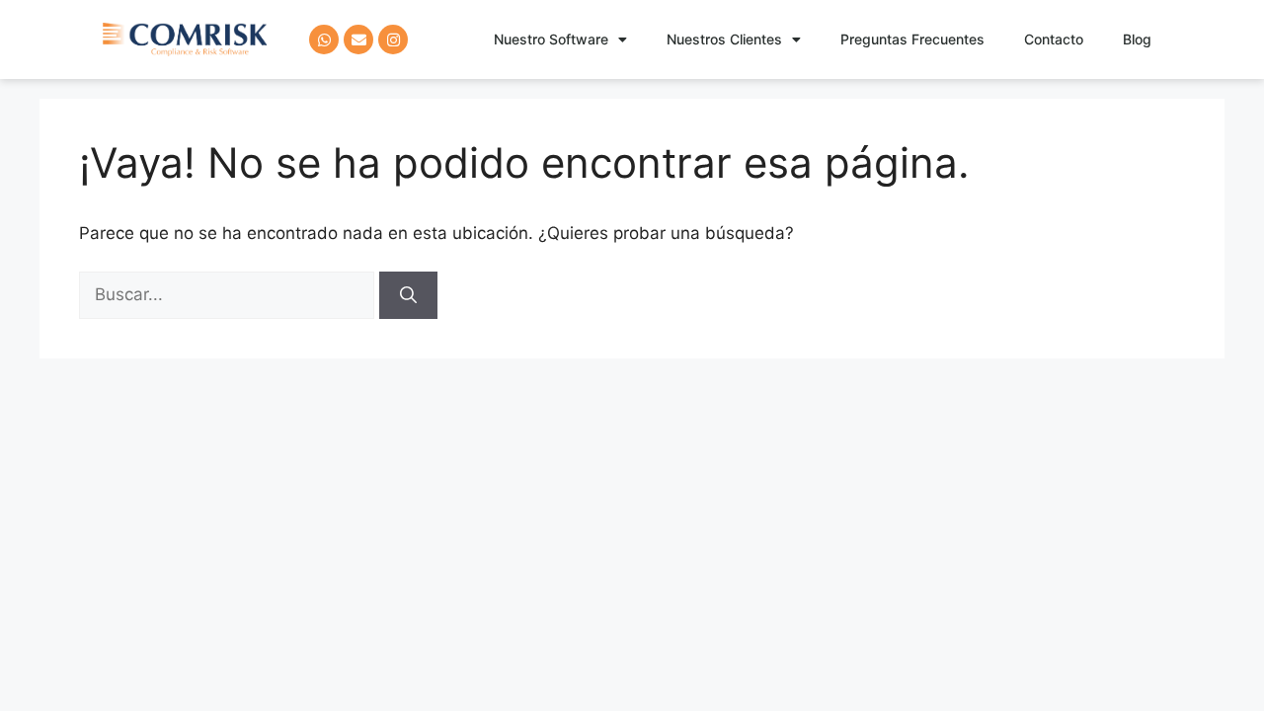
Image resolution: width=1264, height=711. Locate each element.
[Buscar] (408, 295)
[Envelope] (358, 39)
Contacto (1053, 39)
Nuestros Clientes (724, 39)
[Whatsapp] (324, 39)
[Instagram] (393, 39)
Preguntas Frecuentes (912, 39)
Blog (1137, 39)
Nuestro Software (551, 39)
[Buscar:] (229, 294)
